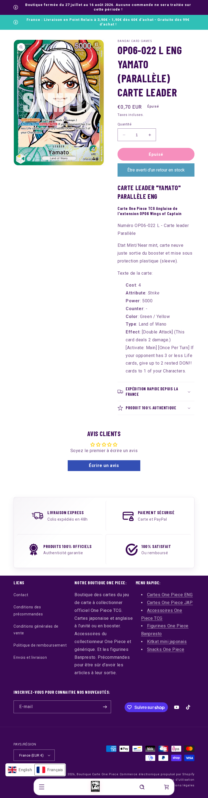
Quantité (124, 124)
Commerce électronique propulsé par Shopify (157, 774)
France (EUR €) (31, 755)
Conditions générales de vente (36, 629)
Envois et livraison (30, 657)
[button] (42, 787)
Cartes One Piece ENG (170, 594)
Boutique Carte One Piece (98, 774)
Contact (21, 595)
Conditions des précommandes (28, 610)
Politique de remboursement (40, 645)
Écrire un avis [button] (104, 465)
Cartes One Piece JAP (170, 602)
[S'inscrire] (105, 706)
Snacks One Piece (165, 649)
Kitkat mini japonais (167, 641)
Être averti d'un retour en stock (156, 170)
